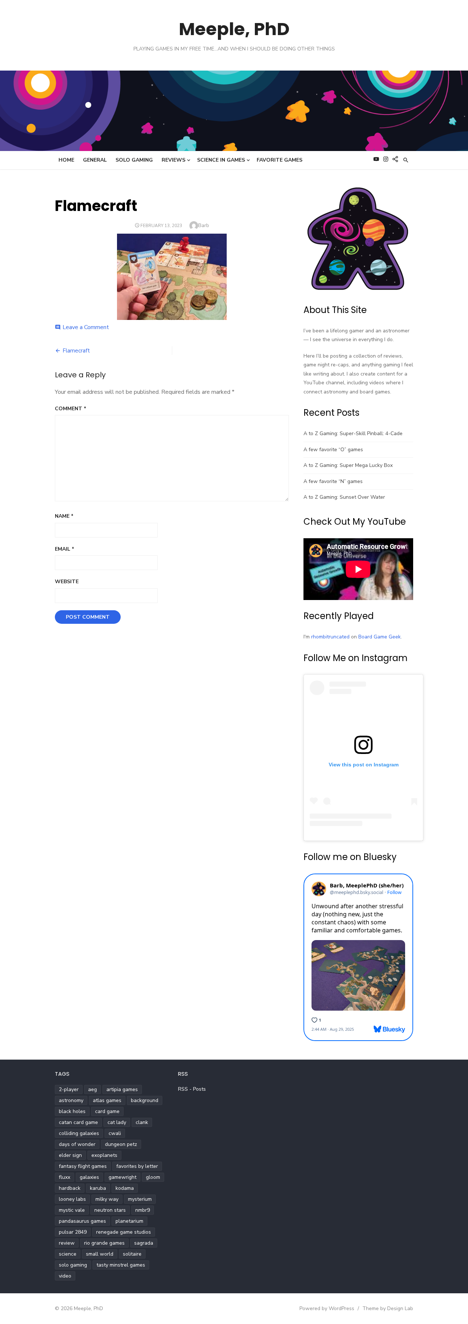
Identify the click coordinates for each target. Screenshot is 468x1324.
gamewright (122, 1177)
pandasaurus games (82, 1221)
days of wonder (77, 1144)
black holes (72, 1111)
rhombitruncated (330, 636)
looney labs (72, 1199)
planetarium (129, 1221)
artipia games (122, 1089)
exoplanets (104, 1155)
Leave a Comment (86, 327)
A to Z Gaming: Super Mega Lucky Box (348, 465)
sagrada (143, 1243)
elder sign (70, 1155)
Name (64, 516)
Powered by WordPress (326, 1308)
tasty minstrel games (121, 1264)
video (65, 1275)
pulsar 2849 (73, 1232)
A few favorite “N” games (333, 481)
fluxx (64, 1177)
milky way (106, 1199)
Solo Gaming (134, 159)
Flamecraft (76, 350)
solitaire (132, 1254)
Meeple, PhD (234, 29)
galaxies (89, 1177)
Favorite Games (279, 159)
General (95, 159)
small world (99, 1254)
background (144, 1100)
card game (107, 1111)
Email (64, 549)
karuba (98, 1188)
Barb (203, 225)
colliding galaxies (79, 1133)
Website (67, 581)
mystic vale (72, 1210)
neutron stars (110, 1210)
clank (142, 1122)
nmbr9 (142, 1210)
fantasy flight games (83, 1166)
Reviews (173, 159)
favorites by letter (137, 1166)
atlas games (107, 1100)
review (67, 1243)
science (67, 1254)
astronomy (71, 1100)
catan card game (78, 1122)
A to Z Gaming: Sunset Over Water (344, 497)
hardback (69, 1188)
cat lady (116, 1122)
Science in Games (221, 159)
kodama (125, 1188)
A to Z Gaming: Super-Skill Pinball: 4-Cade (353, 433)
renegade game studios (123, 1232)
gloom (153, 1177)
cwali (115, 1133)
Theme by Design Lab (387, 1308)
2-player (69, 1089)
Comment (70, 408)
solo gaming (73, 1264)
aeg (92, 1089)
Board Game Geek (379, 636)
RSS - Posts (192, 1089)
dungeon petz (121, 1144)
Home (66, 159)
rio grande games (104, 1243)
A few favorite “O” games (333, 449)
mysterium (140, 1199)
